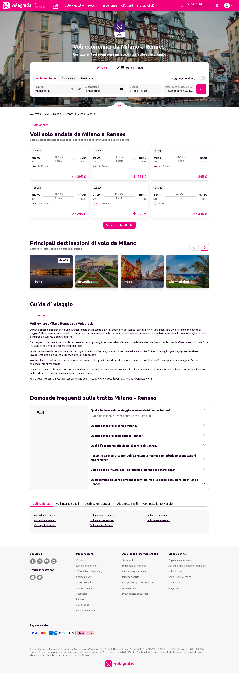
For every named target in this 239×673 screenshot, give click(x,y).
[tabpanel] (119, 178)
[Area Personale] (229, 5)
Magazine (173, 588)
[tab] (101, 68)
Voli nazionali (41, 503)
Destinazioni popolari (98, 503)
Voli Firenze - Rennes (158, 520)
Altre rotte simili (127, 503)
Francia (57, 114)
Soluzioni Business (86, 610)
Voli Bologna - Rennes (102, 515)
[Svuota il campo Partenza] (72, 89)
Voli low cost (175, 571)
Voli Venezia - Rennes (102, 520)
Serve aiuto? (129, 560)
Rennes (69, 114)
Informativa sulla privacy (89, 571)
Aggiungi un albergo (184, 78)
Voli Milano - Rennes (45, 515)
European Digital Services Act (138, 582)
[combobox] (54, 89)
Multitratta (87, 78)
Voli (47, 114)
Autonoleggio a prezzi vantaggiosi (187, 565)
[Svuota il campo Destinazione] (121, 89)
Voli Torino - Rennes (45, 520)
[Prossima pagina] (204, 247)
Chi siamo (81, 560)
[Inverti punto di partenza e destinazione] (79, 89)
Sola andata (40, 124)
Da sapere (39, 315)
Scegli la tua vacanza (179, 577)
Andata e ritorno (46, 78)
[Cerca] (201, 89)
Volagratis (35, 114)
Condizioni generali (86, 565)
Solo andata (68, 78)
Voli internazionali (67, 503)
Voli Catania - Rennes (101, 525)
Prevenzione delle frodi (135, 593)
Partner (80, 599)
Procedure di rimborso (134, 565)
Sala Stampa (82, 605)
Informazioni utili (131, 577)
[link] (59, 163)
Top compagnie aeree (180, 560)
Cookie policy (83, 577)
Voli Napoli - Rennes (45, 525)
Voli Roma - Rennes (157, 515)
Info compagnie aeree (134, 571)
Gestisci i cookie (84, 582)
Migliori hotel (175, 582)
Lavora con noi (84, 588)
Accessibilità (129, 588)
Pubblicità (81, 593)
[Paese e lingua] (216, 5)
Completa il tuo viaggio (158, 503)
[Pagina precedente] (194, 247)
